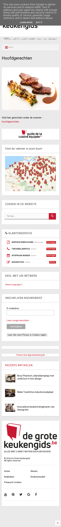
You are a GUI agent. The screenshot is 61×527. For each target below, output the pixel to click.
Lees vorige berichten (18, 320)
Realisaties (9, 477)
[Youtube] (5, 494)
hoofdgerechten (10, 121)
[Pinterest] (13, 494)
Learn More (26, 22)
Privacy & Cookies (12, 482)
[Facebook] (36, 494)
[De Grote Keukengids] (30, 30)
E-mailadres (13, 308)
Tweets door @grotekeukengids (30, 355)
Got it (39, 22)
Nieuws (34, 471)
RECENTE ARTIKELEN (19, 365)
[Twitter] (20, 494)
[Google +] (28, 494)
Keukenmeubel (38, 477)
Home (7, 471)
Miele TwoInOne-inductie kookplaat (35, 392)
